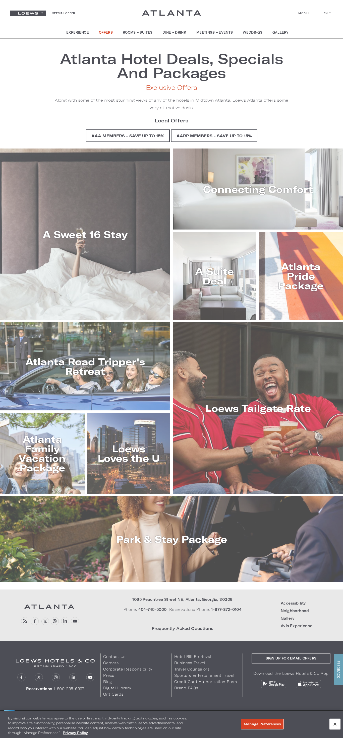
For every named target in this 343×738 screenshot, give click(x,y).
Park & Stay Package (171, 539)
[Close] (334, 723)
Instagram (56, 677)
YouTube (75, 621)
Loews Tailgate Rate (258, 408)
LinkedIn (73, 677)
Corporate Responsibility (127, 669)
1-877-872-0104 (226, 609)
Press (108, 675)
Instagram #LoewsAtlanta (55, 621)
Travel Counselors (191, 669)
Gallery (288, 618)
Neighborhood (295, 611)
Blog (107, 682)
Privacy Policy (75, 733)
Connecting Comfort (258, 189)
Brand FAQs (186, 688)
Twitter (39, 677)
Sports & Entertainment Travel (204, 675)
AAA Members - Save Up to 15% (127, 135)
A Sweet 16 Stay (85, 234)
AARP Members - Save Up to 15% (214, 135)
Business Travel (189, 663)
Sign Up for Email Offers (291, 658)
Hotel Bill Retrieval (192, 656)
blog (25, 621)
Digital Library (117, 688)
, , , (182, 599)
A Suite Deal (214, 275)
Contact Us (114, 656)
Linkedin (65, 621)
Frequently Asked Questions (182, 628)
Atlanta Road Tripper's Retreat (85, 366)
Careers (111, 663)
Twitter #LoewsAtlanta (45, 621)
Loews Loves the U (129, 453)
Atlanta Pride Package (300, 276)
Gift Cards (113, 694)
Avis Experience (296, 626)
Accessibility (293, 603)
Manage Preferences (262, 724)
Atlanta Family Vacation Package (42, 453)
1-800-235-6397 (68, 689)
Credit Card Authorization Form (205, 682)
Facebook (35, 621)
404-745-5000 (152, 609)
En (326, 13)
